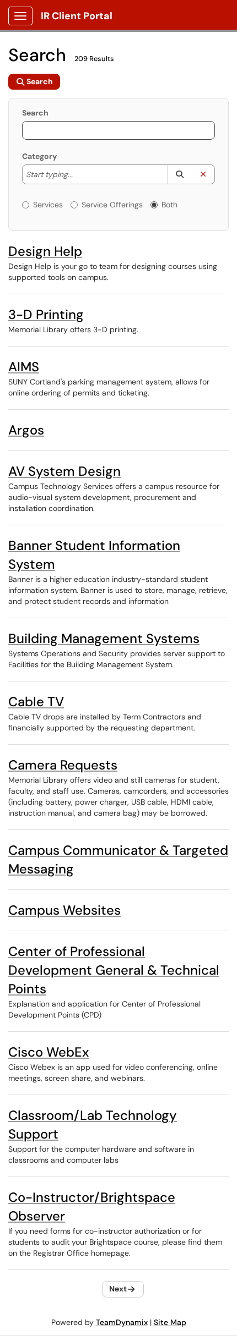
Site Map (170, 1322)
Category (39, 156)
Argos (26, 429)
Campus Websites (64, 910)
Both (169, 205)
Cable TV (36, 701)
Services (48, 205)
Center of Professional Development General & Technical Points (113, 970)
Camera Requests (62, 764)
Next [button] (118, 1289)
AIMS (23, 366)
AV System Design (64, 471)
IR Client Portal (76, 16)
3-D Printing (46, 314)
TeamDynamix (122, 1322)
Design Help (45, 251)
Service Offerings (112, 205)
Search (35, 113)
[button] (179, 174)
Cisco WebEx (48, 1051)
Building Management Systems (104, 638)
